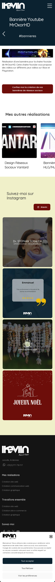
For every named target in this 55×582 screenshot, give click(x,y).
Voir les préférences (27, 575)
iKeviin (44, 207)
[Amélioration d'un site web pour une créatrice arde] (27, 344)
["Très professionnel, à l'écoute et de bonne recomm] (27, 293)
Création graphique (11, 490)
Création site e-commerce (14, 510)
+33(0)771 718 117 (14, 465)
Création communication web (15, 486)
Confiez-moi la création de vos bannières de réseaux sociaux (27, 89)
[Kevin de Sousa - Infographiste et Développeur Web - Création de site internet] (13, 6)
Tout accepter (27, 561)
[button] (51, 536)
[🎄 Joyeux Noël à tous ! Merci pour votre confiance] (27, 395)
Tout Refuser (27, 568)
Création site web (10, 481)
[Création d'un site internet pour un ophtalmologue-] (27, 242)
